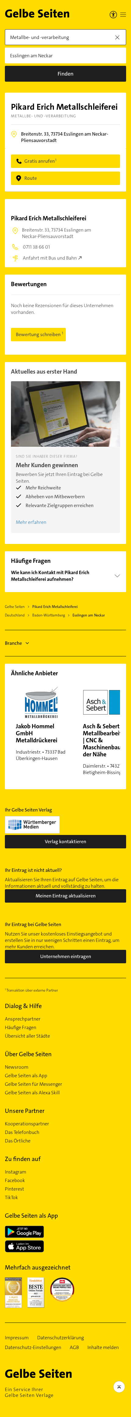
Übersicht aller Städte (27, 1036)
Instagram (15, 1172)
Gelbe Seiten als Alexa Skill (32, 1093)
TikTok (11, 1198)
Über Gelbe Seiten (28, 1054)
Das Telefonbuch (22, 1132)
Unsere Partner (24, 1111)
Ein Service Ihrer (29, 1392)
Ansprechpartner (23, 1019)
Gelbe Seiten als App (26, 1076)
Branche (13, 643)
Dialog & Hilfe (23, 1006)
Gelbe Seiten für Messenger (33, 1084)
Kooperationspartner (27, 1124)
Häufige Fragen (20, 1028)
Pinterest (14, 1189)
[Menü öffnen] (123, 14)
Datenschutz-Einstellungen (33, 1347)
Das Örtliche (17, 1141)
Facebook (15, 1180)
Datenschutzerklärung (60, 1338)
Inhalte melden (103, 1347)
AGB (74, 1347)
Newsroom (16, 1067)
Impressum (17, 1338)
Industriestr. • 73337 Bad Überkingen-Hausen (41, 742)
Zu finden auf (23, 1159)
